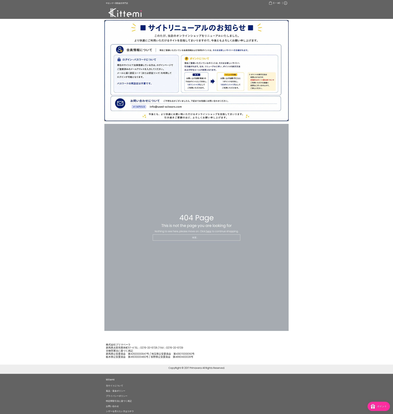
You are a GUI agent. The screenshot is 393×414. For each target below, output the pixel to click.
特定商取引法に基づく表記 (119, 400)
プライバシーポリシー (116, 395)
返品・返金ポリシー (115, 390)
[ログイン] (285, 3)
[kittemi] (125, 12)
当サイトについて (114, 385)
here (208, 231)
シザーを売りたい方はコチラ (120, 411)
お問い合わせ (112, 406)
